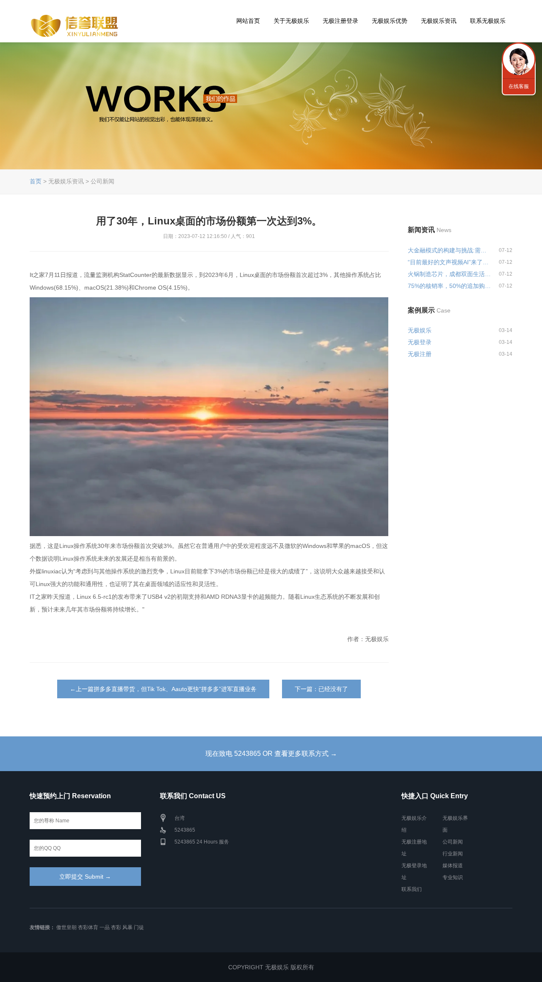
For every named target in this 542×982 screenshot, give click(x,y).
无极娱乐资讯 (438, 20)
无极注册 (419, 354)
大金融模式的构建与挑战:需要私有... (450, 250)
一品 (105, 927)
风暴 (127, 927)
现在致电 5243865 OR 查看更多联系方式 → (271, 753)
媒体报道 (452, 866)
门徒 (139, 927)
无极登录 (419, 342)
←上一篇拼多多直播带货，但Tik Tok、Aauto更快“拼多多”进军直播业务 (163, 689)
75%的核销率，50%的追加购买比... (450, 285)
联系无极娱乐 (488, 20)
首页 (35, 181)
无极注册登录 (340, 20)
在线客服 (519, 86)
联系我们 (411, 889)
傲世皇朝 (66, 927)
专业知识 (452, 877)
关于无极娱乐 (291, 20)
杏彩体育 (88, 927)
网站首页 (248, 20)
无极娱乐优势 (389, 20)
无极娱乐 (419, 330)
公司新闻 (452, 842)
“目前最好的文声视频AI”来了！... (450, 262)
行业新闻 (452, 854)
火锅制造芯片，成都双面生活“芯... (450, 274)
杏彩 (116, 927)
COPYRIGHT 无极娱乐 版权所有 (271, 967)
